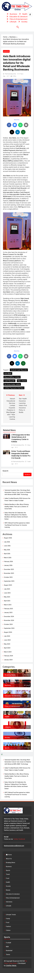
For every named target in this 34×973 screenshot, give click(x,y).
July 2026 (7, 542)
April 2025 (7, 601)
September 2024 (9, 628)
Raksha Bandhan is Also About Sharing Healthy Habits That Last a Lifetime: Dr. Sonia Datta (17, 507)
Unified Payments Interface (14, 388)
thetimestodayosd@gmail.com (14, 846)
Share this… (17, 119)
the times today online (12, 384)
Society (8, 886)
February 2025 (8, 608)
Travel (8, 874)
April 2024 (7, 648)
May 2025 (7, 597)
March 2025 (7, 605)
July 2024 (7, 636)
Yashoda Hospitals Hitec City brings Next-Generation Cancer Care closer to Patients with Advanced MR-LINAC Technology (18, 492)
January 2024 (8, 660)
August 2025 (8, 585)
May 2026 (7, 550)
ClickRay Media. (11, 965)
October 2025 (8, 577)
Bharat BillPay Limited (12, 377)
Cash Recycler (9, 381)
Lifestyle (8, 906)
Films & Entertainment (13, 898)
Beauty (8, 890)
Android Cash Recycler (19, 370)
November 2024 (9, 620)
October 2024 (8, 624)
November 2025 (9, 573)
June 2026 (7, 546)
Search (5, 471)
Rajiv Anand (22, 381)
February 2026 (8, 561)
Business (6, 51)
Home (10, 855)
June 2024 (7, 640)
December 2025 (9, 569)
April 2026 (7, 553)
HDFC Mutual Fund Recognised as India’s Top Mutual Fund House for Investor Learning (17, 525)
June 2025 (7, 593)
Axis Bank (7, 373)
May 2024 (7, 644)
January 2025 (8, 612)
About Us (9, 859)
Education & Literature (13, 894)
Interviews (9, 902)
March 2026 (7, 557)
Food (7, 878)
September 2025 (9, 581)
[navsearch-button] (17, 27)
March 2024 (7, 652)
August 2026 (8, 538)
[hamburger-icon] (30, 14)
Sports (8, 870)
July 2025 (7, 589)
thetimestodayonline (10, 74)
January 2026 (8, 565)
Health (8, 882)
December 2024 (9, 616)
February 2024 (8, 656)
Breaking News (10, 862)
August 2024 (8, 632)
